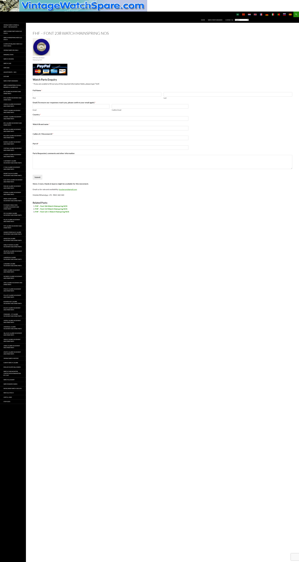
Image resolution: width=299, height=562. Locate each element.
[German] (267, 14)
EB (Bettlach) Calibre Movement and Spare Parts (13, 174)
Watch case (7, 63)
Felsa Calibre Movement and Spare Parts (12, 220)
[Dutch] (249, 14)
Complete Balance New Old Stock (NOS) (13, 45)
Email (34, 110)
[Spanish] (290, 14)
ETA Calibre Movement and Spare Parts (12, 99)
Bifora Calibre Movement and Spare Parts (12, 130)
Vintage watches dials (11, 50)
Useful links (8, 397)
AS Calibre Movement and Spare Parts (12, 92)
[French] (261, 14)
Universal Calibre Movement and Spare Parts (13, 328)
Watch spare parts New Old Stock (13, 32)
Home (203, 20)
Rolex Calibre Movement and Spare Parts (12, 309)
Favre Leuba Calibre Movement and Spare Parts (13, 199)
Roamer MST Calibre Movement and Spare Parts (13, 302)
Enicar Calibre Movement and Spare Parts (12, 187)
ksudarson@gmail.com (68, 189)
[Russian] (284, 14)
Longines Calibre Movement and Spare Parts (13, 264)
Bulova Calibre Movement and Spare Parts (12, 136)
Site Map (6, 76)
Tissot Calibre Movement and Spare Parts (12, 111)
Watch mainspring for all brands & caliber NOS (12, 86)
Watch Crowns (9, 59)
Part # (36, 143)
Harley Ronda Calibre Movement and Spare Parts (13, 246)
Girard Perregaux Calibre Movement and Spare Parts (13, 233)
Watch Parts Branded (215, 20)
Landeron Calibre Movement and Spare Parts (13, 258)
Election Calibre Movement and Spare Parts (13, 181)
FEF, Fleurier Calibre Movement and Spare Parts (13, 214)
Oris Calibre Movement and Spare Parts (13, 283)
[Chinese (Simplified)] (244, 14)
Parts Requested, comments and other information (54, 153)
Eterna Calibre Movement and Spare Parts (12, 193)
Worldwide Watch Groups (13, 388)
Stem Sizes (7, 401)
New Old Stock (9, 393)
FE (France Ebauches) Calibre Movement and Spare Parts (11, 207)
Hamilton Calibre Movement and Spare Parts (13, 239)
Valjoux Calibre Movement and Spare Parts (13, 334)
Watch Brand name (41, 124)
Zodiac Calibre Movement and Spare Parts (12, 117)
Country (37, 114)
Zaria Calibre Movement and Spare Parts (12, 346)
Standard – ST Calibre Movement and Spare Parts (13, 315)
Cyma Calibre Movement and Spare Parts (12, 168)
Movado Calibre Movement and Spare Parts (13, 277)
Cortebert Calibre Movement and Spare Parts (13, 162)
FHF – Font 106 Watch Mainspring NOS (51, 206)
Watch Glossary (9, 379)
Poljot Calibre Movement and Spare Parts (12, 296)
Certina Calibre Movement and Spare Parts (13, 149)
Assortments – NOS (10, 72)
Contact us (229, 20)
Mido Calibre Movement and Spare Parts (12, 271)
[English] (255, 14)
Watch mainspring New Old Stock (13, 38)
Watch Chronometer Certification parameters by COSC (12, 373)
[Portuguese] (279, 14)
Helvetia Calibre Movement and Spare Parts (13, 252)
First (34, 98)
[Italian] (273, 14)
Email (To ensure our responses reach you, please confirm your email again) (64, 102)
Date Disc (7, 67)
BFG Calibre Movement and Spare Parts (13, 124)
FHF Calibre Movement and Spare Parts (13, 227)
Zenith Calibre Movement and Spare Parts (12, 353)
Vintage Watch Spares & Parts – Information (11, 26)
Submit (37, 177)
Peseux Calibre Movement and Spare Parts (12, 290)
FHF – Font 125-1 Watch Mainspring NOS (52, 212)
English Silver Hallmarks (12, 367)
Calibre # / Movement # (43, 134)
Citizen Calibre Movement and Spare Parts (12, 155)
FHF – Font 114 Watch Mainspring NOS (51, 209)
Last (165, 98)
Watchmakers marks (10, 384)
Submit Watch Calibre (11, 362)
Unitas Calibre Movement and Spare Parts (12, 321)
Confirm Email (116, 110)
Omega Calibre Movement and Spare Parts (12, 105)
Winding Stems (8, 54)
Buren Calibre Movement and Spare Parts (12, 143)
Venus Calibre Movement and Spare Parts (12, 340)
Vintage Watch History (11, 358)
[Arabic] (238, 14)
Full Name (37, 90)
